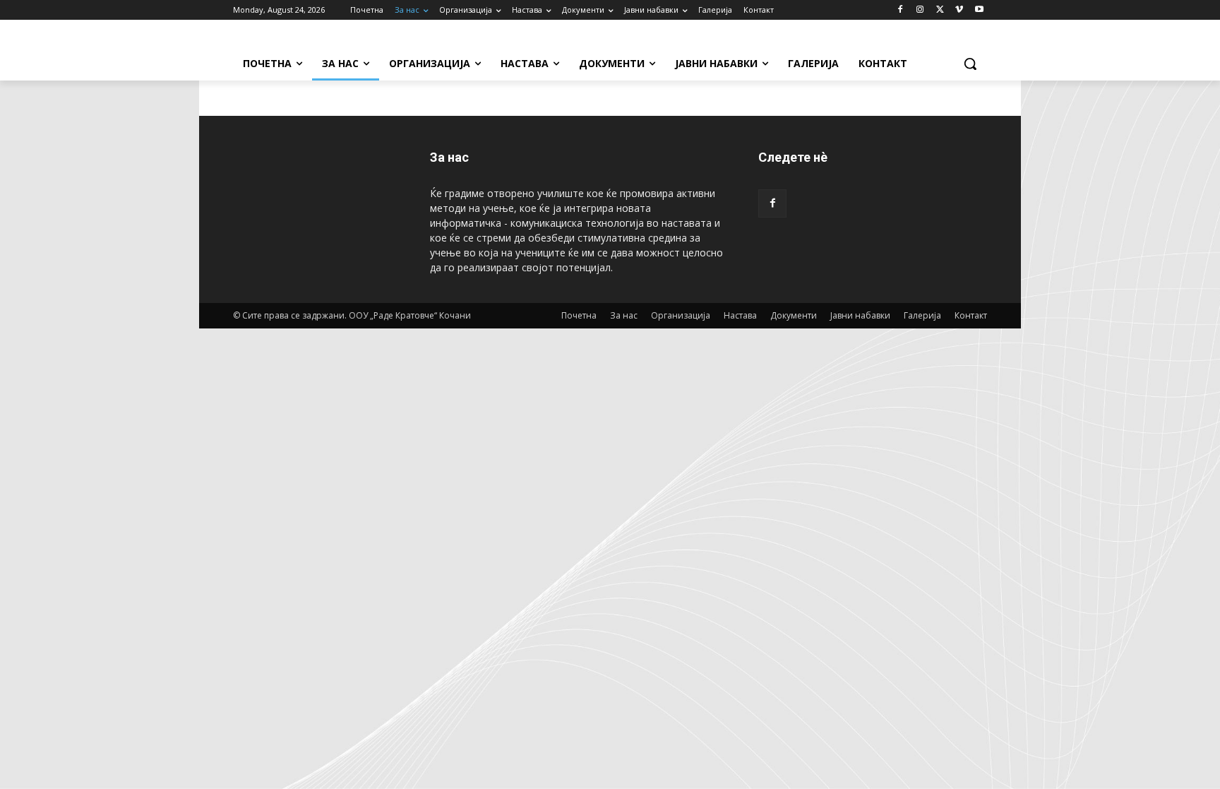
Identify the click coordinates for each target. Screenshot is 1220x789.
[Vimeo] (959, 10)
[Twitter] (940, 10)
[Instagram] (920, 10)
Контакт (971, 315)
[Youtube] (979, 10)
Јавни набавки (860, 315)
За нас (624, 315)
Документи (793, 315)
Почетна (579, 315)
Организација (680, 315)
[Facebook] (900, 10)
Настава (740, 315)
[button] (970, 64)
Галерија (922, 315)
